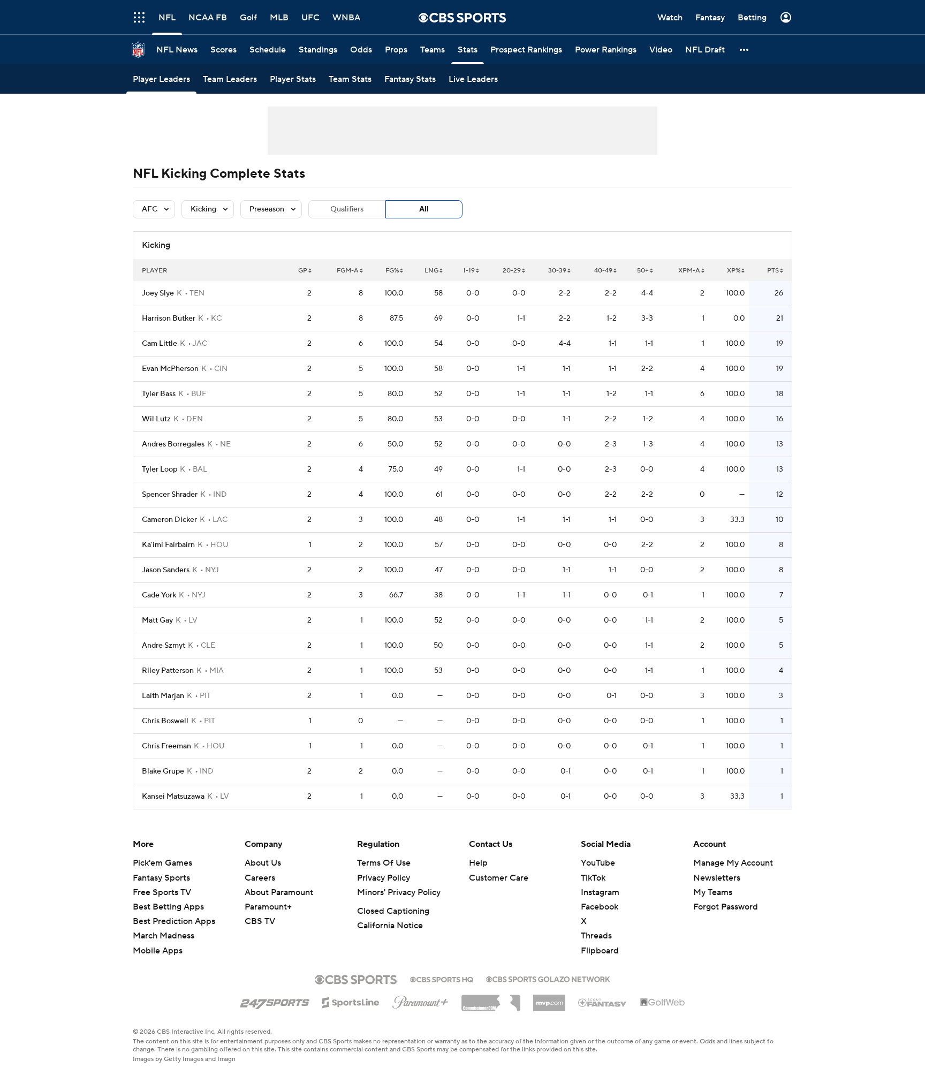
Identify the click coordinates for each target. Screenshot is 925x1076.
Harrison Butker (168, 318)
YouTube (598, 863)
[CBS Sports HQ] (441, 978)
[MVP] (549, 999)
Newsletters (716, 878)
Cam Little (159, 343)
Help (478, 863)
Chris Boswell (165, 721)
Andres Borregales (173, 444)
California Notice (390, 925)
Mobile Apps (158, 950)
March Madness (163, 935)
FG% (392, 271)
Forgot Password (725, 906)
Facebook (599, 906)
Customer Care (498, 878)
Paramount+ (268, 906)
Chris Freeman (166, 746)
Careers (260, 878)
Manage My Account (733, 863)
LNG (431, 271)
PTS (773, 271)
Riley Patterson (168, 671)
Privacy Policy (383, 878)
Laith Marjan (163, 696)
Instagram (600, 892)
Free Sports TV (162, 892)
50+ (643, 271)
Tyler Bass (159, 394)
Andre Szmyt (163, 645)
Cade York (159, 595)
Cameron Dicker (169, 520)
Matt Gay (157, 620)
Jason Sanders (165, 570)
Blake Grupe (163, 771)
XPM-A (689, 271)
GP (302, 271)
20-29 (512, 271)
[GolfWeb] (662, 1002)
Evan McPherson (170, 369)
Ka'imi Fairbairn (168, 545)
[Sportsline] (351, 1001)
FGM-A (348, 271)
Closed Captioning (393, 911)
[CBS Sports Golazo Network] (548, 978)
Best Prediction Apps (174, 921)
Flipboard (600, 950)
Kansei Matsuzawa (173, 796)
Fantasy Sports (161, 878)
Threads (596, 935)
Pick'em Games (162, 863)
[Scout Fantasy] (602, 1002)
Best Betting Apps (168, 906)
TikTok (593, 878)
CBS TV (260, 921)
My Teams (712, 892)
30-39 (557, 271)
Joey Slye (158, 293)
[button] (139, 17)
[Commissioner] (490, 999)
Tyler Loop (159, 469)
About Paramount (279, 892)
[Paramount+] (420, 1000)
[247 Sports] (274, 1000)
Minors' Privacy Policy (399, 892)
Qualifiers (346, 209)
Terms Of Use (384, 863)
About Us (263, 863)
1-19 (469, 271)
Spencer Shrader (170, 494)
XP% (733, 271)
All (424, 209)
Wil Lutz (156, 419)
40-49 (603, 271)
